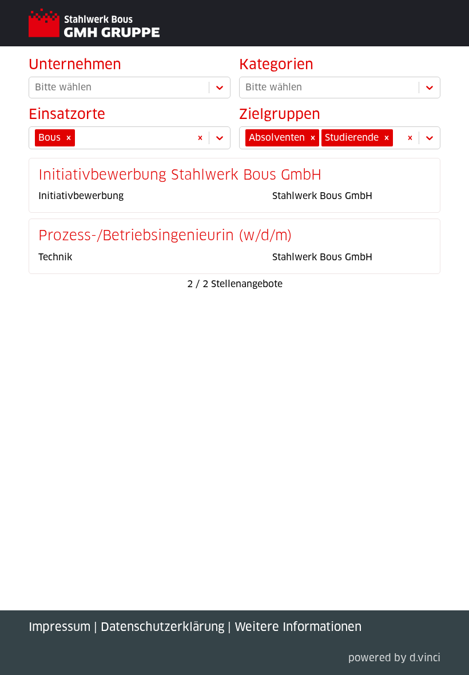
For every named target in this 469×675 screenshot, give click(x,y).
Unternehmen (75, 65)
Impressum (59, 627)
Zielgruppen (279, 115)
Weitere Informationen (297, 627)
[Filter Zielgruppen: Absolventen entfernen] (313, 137)
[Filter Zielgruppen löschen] (410, 138)
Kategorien (276, 65)
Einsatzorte (67, 115)
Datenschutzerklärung (162, 627)
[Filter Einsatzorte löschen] (200, 138)
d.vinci (425, 659)
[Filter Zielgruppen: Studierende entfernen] (386, 137)
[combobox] (78, 138)
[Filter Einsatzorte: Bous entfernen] (68, 137)
